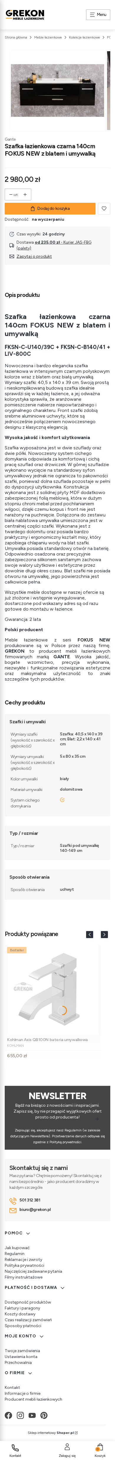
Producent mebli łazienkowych (33, 1399)
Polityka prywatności (24, 1265)
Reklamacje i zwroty (23, 1259)
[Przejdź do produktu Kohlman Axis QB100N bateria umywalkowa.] (53, 990)
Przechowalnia (18, 1362)
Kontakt (12, 1387)
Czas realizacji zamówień (28, 1319)
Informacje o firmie (22, 1393)
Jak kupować (17, 1247)
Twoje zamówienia (22, 1350)
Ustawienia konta (21, 1356)
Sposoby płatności (23, 1325)
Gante (10, 139)
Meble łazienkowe (48, 37)
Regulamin (14, 1253)
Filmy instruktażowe (23, 1277)
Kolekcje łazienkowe (84, 37)
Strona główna (16, 37)
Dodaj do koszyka (53, 208)
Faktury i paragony (22, 1308)
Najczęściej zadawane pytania (33, 1271)
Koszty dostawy (20, 1314)
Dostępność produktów (28, 1302)
